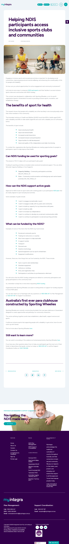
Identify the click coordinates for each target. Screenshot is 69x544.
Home (12, 443)
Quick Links (12, 437)
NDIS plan (56, 190)
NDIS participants (33, 90)
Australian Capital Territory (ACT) (33, 475)
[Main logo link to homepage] (6, 4)
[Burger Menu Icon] (66, 4)
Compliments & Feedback (14, 453)
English (38, 542)
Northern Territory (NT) (33, 479)
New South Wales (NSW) (33, 461)
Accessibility (21, 529)
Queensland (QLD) (33, 464)
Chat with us (54, 542)
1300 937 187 (11, 295)
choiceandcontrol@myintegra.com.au (19, 513)
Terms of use (20, 531)
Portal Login (13, 459)
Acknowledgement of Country (51, 438)
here (31, 328)
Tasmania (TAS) (33, 472)
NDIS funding (41, 283)
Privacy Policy (7, 529)
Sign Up (12, 456)
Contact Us (13, 450)
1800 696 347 (45, 293)
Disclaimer (15, 529)
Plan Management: (12, 505)
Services (30, 437)
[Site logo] (13, 500)
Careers (12, 448)
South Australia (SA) (34, 470)
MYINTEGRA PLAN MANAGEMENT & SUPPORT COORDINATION (20, 410)
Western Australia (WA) (33, 467)
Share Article (35, 371)
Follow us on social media (42, 524)
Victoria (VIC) (32, 458)
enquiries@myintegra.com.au (47, 511)
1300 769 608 (24, 348)
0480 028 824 (12, 511)
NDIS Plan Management (32, 443)
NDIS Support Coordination (32, 447)
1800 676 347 (42, 346)
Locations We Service (32, 452)
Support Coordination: (43, 505)
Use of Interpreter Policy (10, 531)
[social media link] (37, 527)
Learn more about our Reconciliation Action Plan (51, 485)
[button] (67, 22)
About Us (13, 445)
